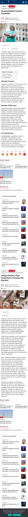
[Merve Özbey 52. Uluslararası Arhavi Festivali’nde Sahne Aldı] (14, 222)
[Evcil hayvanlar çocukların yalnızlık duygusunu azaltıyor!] (14, 257)
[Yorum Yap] (2, 49)
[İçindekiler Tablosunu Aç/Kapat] (15, 72)
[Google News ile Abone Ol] (6, 45)
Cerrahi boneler (5, 136)
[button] (23, 2)
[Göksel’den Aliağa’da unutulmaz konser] (14, 208)
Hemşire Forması (7, 74)
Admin (6, 18)
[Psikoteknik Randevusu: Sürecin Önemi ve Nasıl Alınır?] (21, 166)
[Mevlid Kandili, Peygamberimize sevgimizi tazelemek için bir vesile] (14, 250)
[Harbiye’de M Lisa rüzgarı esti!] (14, 236)
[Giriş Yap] (26, 2)
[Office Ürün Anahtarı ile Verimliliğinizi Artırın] (6, 166)
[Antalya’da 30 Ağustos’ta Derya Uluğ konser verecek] (14, 201)
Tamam (9, 515)
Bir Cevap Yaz (4, 186)
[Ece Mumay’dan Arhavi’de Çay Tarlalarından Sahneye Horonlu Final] (14, 215)
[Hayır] (26, 512)
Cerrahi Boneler (7, 77)
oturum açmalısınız (17, 190)
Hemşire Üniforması (7, 75)
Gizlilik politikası (16, 515)
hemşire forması (6, 64)
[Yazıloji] (9, 2)
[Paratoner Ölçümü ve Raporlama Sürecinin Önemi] (6, 177)
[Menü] (2, 2)
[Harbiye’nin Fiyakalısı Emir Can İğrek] (14, 264)
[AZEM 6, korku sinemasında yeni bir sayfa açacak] (14, 243)
